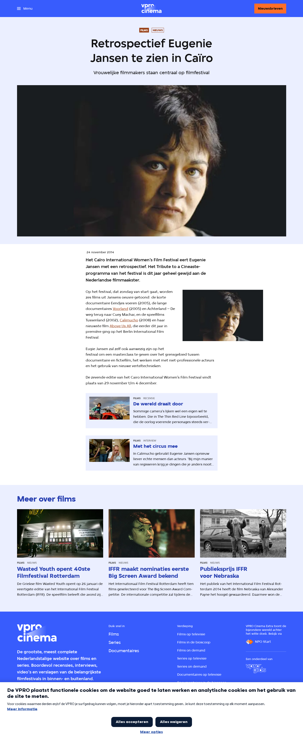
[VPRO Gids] (256, 668)
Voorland (120, 309)
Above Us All (120, 326)
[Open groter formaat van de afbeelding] (223, 315)
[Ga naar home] (151, 8)
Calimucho (129, 320)
